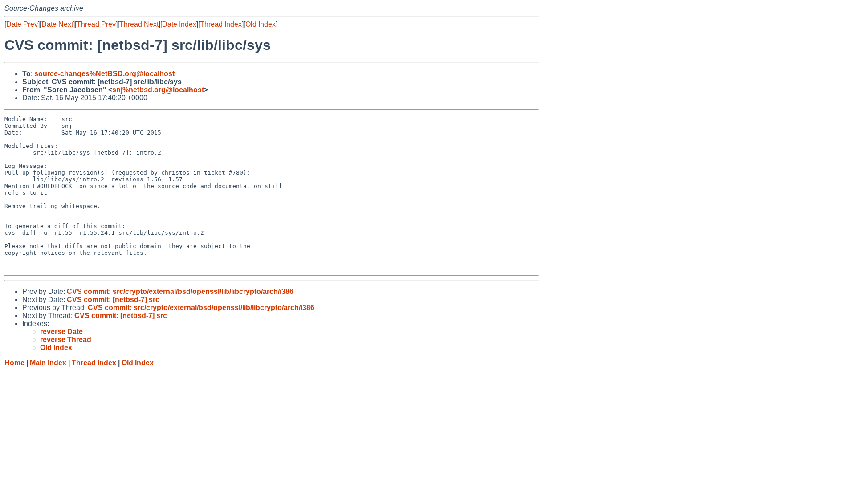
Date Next (57, 24)
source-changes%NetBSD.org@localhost (104, 73)
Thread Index (221, 24)
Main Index (48, 363)
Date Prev (22, 24)
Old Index (260, 24)
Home (14, 363)
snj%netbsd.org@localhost (158, 90)
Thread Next (139, 24)
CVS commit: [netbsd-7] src (113, 299)
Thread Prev (96, 24)
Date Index (179, 24)
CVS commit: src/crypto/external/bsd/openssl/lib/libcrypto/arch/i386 (180, 291)
